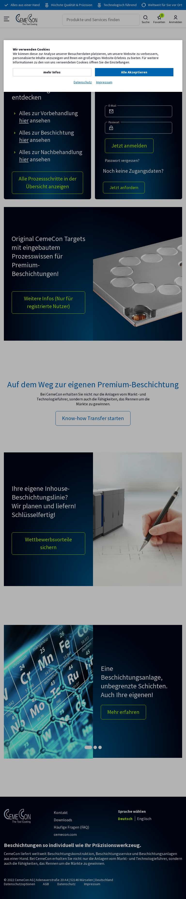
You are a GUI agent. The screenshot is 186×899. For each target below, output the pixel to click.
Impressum (104, 82)
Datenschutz (83, 82)
